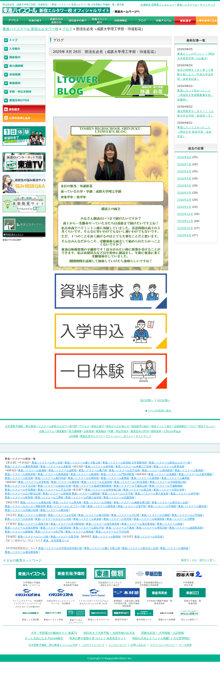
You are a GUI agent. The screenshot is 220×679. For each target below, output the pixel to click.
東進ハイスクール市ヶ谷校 (47, 462)
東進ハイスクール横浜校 (54, 510)
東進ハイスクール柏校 (170, 523)
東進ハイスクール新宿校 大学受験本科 (124, 462)
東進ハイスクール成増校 (145, 478)
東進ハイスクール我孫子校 (33, 523)
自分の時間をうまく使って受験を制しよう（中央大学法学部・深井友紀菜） (195, 74)
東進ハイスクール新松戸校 (88, 527)
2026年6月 (184, 171)
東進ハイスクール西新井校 (20, 474)
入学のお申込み (172, 431)
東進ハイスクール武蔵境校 (118, 497)
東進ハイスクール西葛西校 (53, 474)
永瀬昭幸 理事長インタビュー (157, 4)
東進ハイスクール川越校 (155, 515)
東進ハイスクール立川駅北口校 (23, 493)
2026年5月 (184, 178)
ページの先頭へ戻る (159, 410)
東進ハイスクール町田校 (19, 497)
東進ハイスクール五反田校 (96, 481)
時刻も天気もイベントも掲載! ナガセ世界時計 (161, 638)
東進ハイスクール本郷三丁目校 (133, 466)
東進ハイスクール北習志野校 (21, 527)
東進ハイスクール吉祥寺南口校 (103, 489)
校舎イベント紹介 (161, 426)
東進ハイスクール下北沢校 (20, 485)
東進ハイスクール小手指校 (187, 515)
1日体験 (73, 436)
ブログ (67, 29)
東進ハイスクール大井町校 (33, 481)
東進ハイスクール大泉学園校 (195, 474)
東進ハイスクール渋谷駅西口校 (168, 481)
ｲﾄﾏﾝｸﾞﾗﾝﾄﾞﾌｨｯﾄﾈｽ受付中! (27, 607)
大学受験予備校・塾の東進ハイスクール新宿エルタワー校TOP (41, 426)
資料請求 (156, 431)
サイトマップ (207, 4)
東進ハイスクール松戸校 (49, 531)
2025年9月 (184, 235)
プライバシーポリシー (163, 645)
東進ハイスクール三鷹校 (49, 497)
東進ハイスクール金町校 (62, 470)
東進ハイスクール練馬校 (175, 478)
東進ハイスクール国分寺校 (168, 489)
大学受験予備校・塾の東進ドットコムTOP (53, 645)
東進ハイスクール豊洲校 (189, 470)
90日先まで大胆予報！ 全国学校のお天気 (109, 632)
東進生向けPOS (140, 431)
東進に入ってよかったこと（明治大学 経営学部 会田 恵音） (194, 132)
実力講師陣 (75, 431)
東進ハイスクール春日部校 (93, 515)
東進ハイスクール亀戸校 (93, 470)
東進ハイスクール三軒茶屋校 (131, 481)
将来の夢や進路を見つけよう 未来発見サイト (97, 638)
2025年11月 (185, 221)
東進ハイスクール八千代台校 (112, 531)
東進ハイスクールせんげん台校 (53, 518)
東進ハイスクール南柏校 (79, 531)
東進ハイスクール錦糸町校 (157, 470)
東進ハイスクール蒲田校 (65, 481)
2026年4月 (184, 185)
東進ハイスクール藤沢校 (192, 506)
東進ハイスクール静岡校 (106, 536)
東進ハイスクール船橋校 (19, 531)
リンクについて (117, 645)
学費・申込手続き (118, 431)
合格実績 (89, 431)
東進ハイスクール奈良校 (148, 536)
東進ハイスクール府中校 (184, 493)
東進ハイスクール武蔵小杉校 (21, 510)
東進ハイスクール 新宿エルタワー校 (30, 29)
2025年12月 (185, 214)
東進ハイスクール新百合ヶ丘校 (170, 502)
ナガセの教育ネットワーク (22, 560)
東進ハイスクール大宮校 (62, 515)
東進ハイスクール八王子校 (117, 493)
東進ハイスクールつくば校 (33, 536)
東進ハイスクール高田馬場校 (21, 466)
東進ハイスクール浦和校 (32, 515)
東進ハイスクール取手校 (64, 536)
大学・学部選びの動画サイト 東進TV (54, 632)
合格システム (47, 431)
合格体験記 (180, 426)
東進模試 (101, 431)
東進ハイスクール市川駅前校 (67, 523)
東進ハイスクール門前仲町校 (117, 474)
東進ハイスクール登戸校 (132, 506)
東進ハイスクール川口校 (125, 515)
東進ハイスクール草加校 (87, 518)
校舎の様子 (97, 426)
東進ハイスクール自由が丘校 (54, 485)
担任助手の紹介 (140, 426)
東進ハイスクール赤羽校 (99, 466)
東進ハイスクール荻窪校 (19, 478)
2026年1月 (184, 206)
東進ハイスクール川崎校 (97, 502)
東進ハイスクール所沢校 (117, 518)
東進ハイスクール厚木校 (67, 502)
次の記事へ (163, 400)
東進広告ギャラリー (14, 234)
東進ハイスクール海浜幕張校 (138, 523)
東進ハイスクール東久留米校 (151, 493)
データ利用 (185, 645)
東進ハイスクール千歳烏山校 (130, 485)
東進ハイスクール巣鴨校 (115, 478)
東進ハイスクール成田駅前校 (186, 527)
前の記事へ (146, 400)
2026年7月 (184, 164)
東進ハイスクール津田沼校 (151, 527)
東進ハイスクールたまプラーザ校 (66, 506)
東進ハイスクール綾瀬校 (32, 470)
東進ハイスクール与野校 (181, 518)
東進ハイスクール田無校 (57, 493)
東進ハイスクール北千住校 (124, 470)
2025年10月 (185, 228)
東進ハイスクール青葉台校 (35, 502)
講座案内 (62, 431)
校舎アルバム (206, 426)
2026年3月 (184, 192)
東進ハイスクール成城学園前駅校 (92, 485)
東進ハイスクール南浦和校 (149, 518)
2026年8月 (184, 157)
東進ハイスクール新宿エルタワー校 (169, 462)
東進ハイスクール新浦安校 (55, 527)
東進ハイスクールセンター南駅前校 (25, 506)
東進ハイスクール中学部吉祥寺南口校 (60, 548)
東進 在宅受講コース (56, 540)
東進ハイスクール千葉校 (120, 527)
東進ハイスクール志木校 (19, 518)
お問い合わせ (138, 645)
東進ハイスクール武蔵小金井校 (83, 497)
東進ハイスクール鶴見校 (101, 506)
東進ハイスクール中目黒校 (20, 489)
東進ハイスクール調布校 (86, 493)
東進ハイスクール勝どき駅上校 (82, 462)
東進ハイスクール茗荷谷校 (168, 466)
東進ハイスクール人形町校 (55, 466)
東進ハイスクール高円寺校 (50, 478)
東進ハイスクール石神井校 (83, 478)
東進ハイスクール (187, 4)
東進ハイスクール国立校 (137, 489)
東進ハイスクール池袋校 (162, 474)
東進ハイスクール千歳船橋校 (166, 485)
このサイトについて (93, 645)
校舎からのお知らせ (117, 426)
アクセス (84, 426)
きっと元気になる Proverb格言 (44, 638)
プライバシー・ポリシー (119, 436)
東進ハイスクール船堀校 (84, 474)
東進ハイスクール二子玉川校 (54, 489)
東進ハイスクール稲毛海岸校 (102, 523)
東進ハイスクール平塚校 (162, 506)
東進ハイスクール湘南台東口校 (132, 502)
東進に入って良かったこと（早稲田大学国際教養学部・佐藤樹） (195, 95)
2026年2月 (184, 199)
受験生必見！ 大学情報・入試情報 (162, 632)
